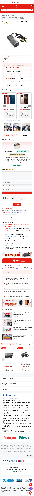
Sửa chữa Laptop (13, 14)
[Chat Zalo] (26, 489)
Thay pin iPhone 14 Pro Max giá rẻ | (10, 453)
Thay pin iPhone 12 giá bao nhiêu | (11, 450)
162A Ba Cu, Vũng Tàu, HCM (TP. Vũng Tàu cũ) (16, 431)
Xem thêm (29, 455)
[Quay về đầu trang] (30, 485)
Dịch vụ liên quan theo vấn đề (8, 344)
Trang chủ (4, 14)
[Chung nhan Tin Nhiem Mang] (28, 480)
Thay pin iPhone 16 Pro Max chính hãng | (23, 446)
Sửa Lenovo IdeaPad (8, 15)
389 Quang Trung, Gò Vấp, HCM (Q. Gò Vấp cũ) (16, 418)
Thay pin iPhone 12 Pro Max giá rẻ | (12, 451)
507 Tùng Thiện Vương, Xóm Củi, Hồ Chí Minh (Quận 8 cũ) (17, 297)
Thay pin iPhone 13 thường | (7, 445)
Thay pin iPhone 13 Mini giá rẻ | (25, 453)
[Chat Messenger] (31, 489)
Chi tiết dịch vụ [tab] (9, 135)
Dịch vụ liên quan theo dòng (25, 344)
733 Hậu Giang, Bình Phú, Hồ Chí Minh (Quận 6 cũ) (16, 288)
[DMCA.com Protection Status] (19, 480)
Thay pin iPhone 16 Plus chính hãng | (22, 445)
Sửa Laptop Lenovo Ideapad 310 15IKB (13, 17)
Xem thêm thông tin (16, 165)
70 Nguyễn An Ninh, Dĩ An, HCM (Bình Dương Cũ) (16, 430)
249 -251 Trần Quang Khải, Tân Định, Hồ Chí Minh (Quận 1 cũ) (18, 284)
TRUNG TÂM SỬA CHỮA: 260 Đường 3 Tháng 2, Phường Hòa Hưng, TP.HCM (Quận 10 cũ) (17, 279)
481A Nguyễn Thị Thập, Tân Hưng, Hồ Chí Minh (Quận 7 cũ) (17, 292)
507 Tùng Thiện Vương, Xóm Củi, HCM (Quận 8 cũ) (17, 410)
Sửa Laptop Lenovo (24, 14)
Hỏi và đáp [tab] (24, 135)
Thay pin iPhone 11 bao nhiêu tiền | (9, 448)
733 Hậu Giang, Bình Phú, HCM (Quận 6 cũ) (15, 405)
